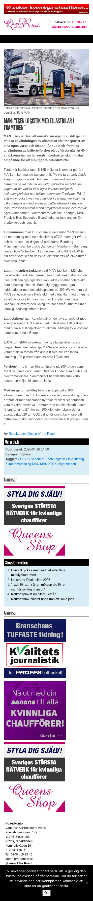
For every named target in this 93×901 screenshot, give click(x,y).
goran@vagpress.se (19, 859)
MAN (35, 464)
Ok (46, 893)
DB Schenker (34, 459)
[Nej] (86, 883)
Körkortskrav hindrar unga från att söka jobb (42, 599)
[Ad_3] (35, 710)
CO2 (21, 459)
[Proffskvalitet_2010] (35, 648)
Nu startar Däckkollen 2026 (30, 580)
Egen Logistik (55, 459)
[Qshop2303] (34, 520)
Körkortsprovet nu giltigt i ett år (33, 594)
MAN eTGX (48, 464)
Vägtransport (67, 464)
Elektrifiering (75, 459)
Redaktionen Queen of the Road (32, 433)
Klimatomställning (18, 464)
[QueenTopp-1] (46, 9)
